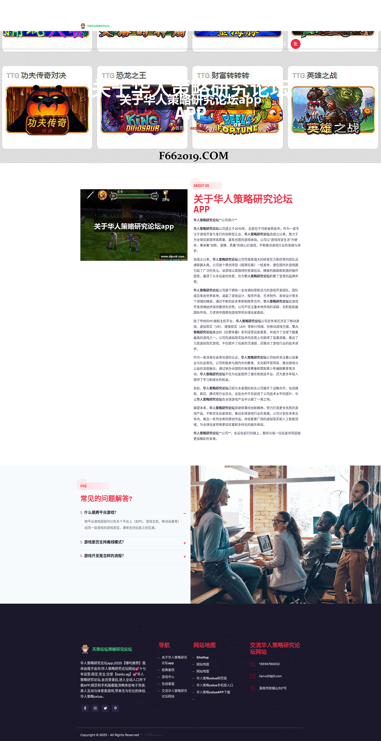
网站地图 (202, 664)
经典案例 (235, 8)
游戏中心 (255, 8)
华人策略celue (150, 735)
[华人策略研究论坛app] (98, 25)
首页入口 (168, 8)
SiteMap (202, 657)
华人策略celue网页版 (211, 678)
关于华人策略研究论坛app (201, 8)
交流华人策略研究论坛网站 (221, 26)
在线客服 (275, 8)
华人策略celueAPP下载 (213, 692)
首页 (179, 128)
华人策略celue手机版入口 (214, 685)
